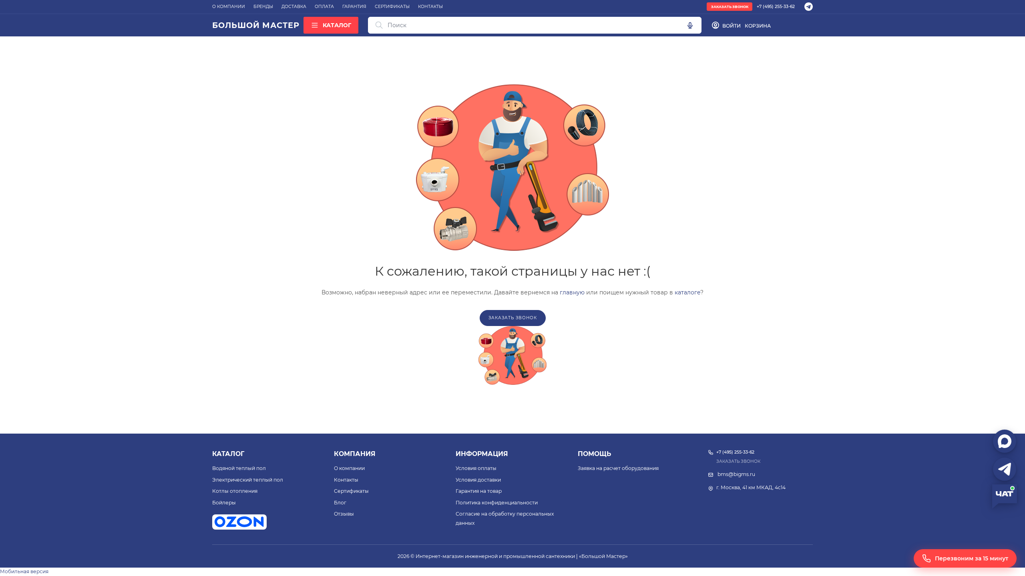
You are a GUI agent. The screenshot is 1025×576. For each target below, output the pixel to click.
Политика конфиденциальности (497, 503)
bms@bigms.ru (736, 474)
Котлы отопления (234, 491)
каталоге (687, 292)
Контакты (346, 480)
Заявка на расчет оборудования (618, 468)
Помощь (594, 454)
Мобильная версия (24, 571)
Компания (355, 454)
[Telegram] (808, 6)
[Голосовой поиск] (690, 25)
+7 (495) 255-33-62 (776, 6)
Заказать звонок (729, 7)
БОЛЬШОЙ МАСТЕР (255, 25)
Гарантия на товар (479, 491)
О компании (349, 468)
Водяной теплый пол (239, 468)
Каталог (228, 454)
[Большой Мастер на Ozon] (239, 522)
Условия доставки (478, 480)
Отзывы (344, 514)
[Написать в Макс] (1004, 441)
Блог (340, 503)
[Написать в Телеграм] (1004, 469)
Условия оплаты (476, 468)
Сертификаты (351, 491)
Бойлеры (224, 503)
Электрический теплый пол (247, 480)
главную (572, 292)
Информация (482, 454)
